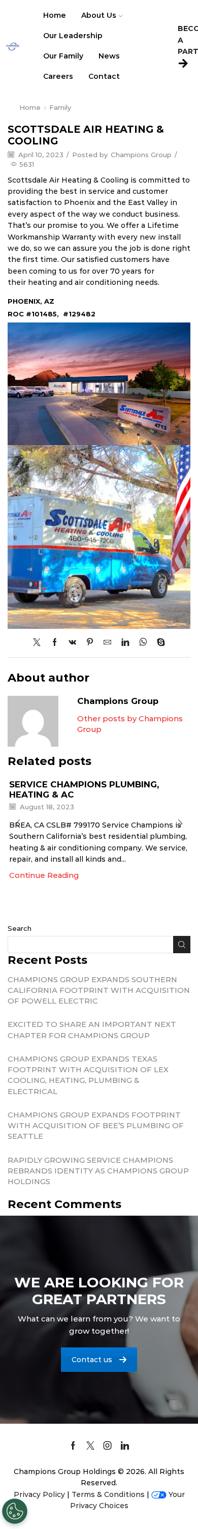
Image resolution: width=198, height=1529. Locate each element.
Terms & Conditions (108, 1494)
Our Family (63, 56)
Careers (58, 76)
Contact (104, 76)
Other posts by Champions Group (130, 724)
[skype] (158, 643)
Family (60, 107)
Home (54, 15)
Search (19, 928)
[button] (18, 824)
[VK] (72, 643)
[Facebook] (54, 643)
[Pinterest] (89, 643)
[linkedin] (125, 643)
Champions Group (141, 155)
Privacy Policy (39, 1494)
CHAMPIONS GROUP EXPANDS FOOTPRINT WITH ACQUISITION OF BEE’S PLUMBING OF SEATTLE (96, 1125)
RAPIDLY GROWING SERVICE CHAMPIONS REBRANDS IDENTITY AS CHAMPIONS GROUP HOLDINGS (98, 1171)
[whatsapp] (143, 643)
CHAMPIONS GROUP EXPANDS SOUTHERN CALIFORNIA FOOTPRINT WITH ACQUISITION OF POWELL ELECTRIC (99, 990)
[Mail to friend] (107, 643)
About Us (98, 15)
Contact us (92, 1359)
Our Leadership (73, 35)
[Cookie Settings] (14, 1511)
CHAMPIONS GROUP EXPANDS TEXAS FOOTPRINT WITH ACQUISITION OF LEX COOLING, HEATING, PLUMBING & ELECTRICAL (88, 1075)
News (109, 56)
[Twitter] (39, 643)
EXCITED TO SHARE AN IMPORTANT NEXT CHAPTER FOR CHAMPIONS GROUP (92, 1030)
